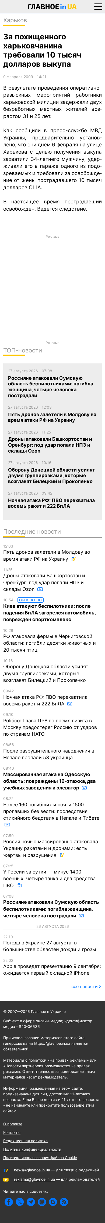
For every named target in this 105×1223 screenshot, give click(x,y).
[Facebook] (9, 1202)
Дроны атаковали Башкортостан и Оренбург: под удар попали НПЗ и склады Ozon (44, 579)
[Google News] (53, 1202)
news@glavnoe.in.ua (32, 1170)
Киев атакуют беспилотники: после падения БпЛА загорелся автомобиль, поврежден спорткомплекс (49, 610)
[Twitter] (20, 1202)
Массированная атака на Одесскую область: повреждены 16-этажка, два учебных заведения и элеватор (49, 778)
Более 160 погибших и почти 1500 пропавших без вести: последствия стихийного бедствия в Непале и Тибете (51, 808)
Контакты (11, 1132)
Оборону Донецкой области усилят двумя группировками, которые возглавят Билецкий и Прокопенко (45, 670)
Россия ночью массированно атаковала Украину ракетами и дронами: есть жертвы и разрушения (50, 845)
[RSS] (64, 1202)
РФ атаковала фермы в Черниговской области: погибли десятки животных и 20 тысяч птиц (49, 640)
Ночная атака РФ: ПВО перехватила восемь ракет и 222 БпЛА (45, 698)
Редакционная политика (25, 1140)
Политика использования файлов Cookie (40, 1157)
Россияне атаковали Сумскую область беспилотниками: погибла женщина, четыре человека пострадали (51, 906)
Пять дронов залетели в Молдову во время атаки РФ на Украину (46, 553)
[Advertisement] (52, 293)
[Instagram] (42, 1202)
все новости (84, 986)
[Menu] (98, 6)
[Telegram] (31, 1202)
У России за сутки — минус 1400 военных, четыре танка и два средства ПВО (49, 876)
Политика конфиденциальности (32, 1149)
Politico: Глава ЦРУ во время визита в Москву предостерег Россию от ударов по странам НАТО (50, 724)
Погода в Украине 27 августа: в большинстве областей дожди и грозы (49, 943)
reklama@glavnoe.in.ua (34, 1179)
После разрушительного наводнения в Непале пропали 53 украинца (48, 751)
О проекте (12, 1124)
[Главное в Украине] (52, 7)
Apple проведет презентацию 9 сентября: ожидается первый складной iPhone (52, 967)
